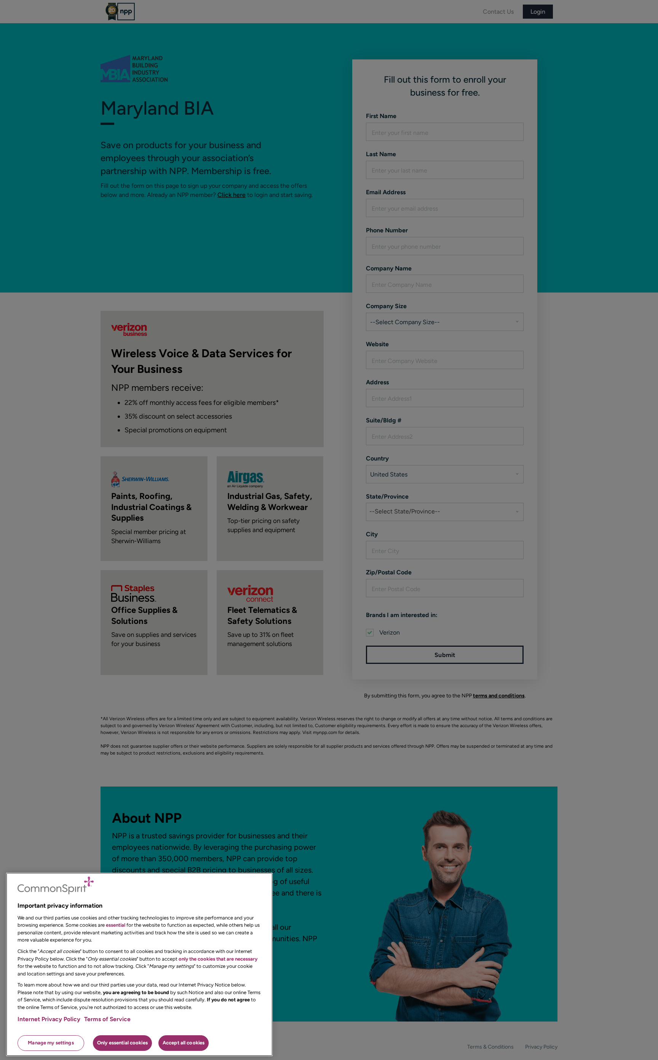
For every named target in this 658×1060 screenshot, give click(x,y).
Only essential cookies (122, 1043)
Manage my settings (50, 1043)
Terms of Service (107, 1019)
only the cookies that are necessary (218, 958)
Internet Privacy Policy (49, 1019)
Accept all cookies (183, 1043)
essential (115, 925)
